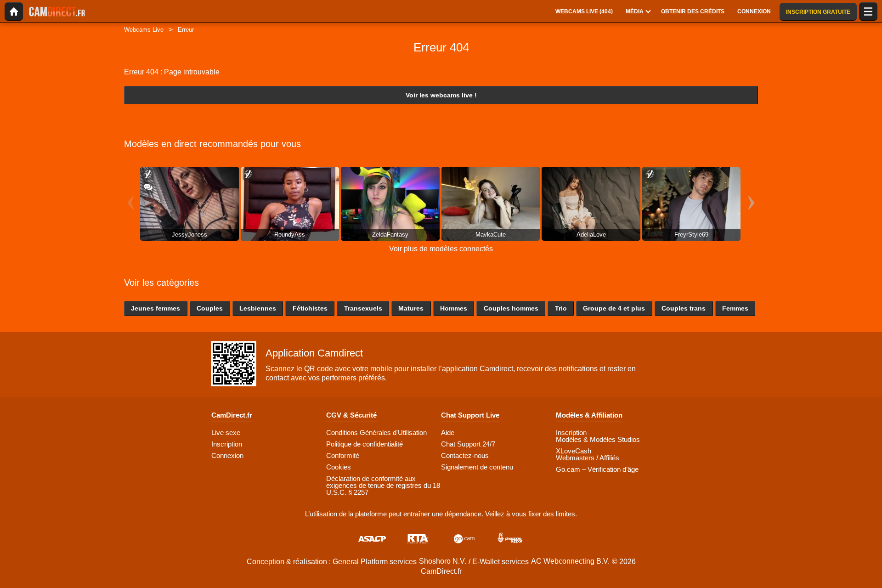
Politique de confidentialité (364, 444)
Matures (411, 308)
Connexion (227, 455)
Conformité (342, 455)
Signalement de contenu (477, 467)
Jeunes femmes (155, 308)
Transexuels (363, 308)
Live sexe (225, 432)
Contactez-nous (465, 455)
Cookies (338, 467)
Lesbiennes (257, 308)
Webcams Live (144, 29)
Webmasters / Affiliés (587, 458)
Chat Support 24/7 (468, 444)
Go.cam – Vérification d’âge (597, 469)
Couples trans (684, 308)
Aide (447, 432)
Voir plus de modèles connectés (441, 249)
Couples (210, 308)
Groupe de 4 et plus (614, 308)
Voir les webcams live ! (441, 95)
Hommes (453, 308)
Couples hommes (511, 308)
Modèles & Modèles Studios (598, 439)
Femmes (735, 308)
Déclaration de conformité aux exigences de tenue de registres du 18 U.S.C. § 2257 (383, 485)
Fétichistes (310, 308)
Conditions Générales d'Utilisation (376, 432)
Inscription (226, 444)
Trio (561, 308)
